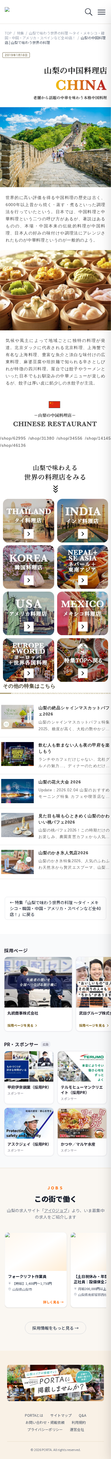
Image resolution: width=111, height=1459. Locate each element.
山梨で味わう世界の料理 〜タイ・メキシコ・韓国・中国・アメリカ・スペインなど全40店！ (54, 35)
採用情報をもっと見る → (55, 1328)
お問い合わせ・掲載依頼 (45, 1422)
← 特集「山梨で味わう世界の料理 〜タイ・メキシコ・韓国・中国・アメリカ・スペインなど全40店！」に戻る (55, 908)
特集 (20, 32)
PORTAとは (34, 1415)
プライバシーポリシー (45, 1429)
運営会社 (77, 1429)
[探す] (88, 12)
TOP (8, 32)
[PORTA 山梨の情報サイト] (19, 12)
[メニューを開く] (101, 12)
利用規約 (79, 1422)
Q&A (82, 1415)
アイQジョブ (55, 1210)
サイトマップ (61, 1415)
